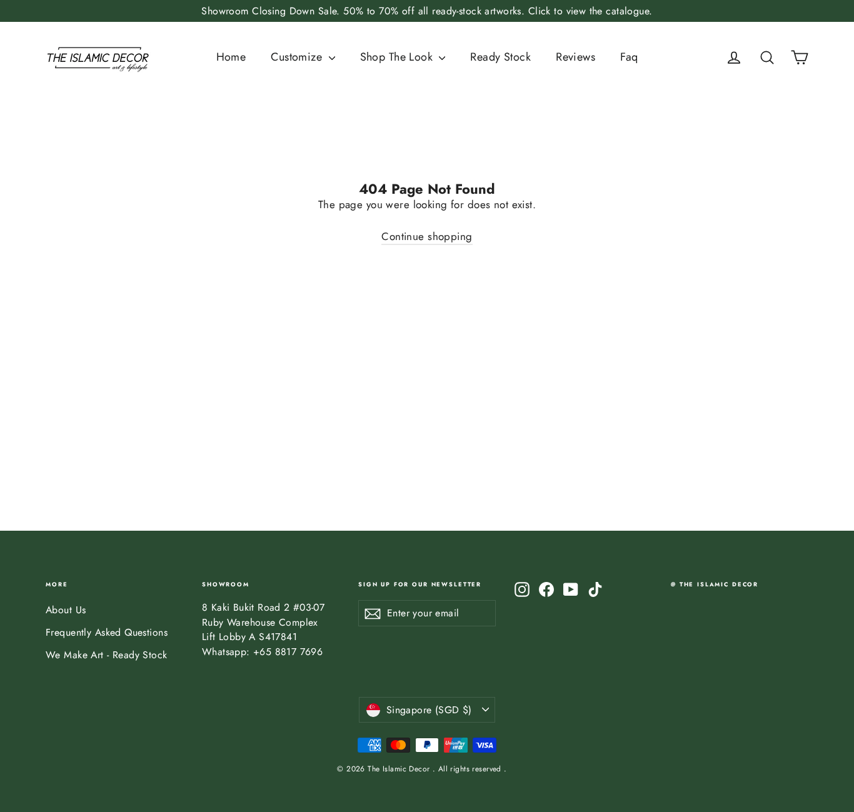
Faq (629, 57)
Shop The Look (398, 57)
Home (231, 57)
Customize (298, 57)
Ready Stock (500, 57)
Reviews (575, 57)
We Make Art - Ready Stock (107, 655)
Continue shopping (426, 236)
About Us (66, 610)
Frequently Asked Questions (107, 632)
